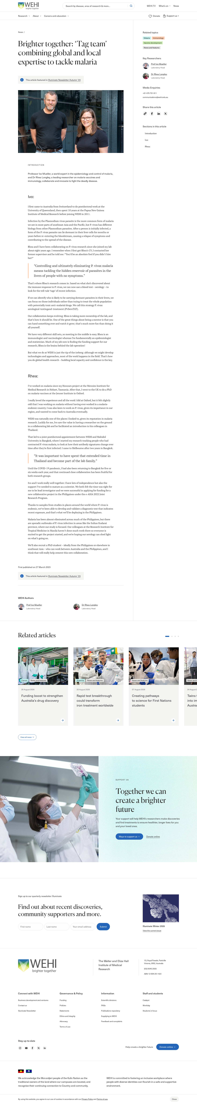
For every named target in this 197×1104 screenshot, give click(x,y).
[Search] (131, 6)
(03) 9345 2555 (150, 968)
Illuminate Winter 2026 (154, 926)
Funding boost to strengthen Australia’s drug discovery (42, 698)
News (20, 32)
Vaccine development (153, 42)
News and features (151, 47)
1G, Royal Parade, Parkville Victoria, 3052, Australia (155, 962)
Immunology (158, 38)
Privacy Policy (87, 1099)
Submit (103, 926)
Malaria (147, 38)
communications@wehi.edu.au (155, 97)
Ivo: (146, 139)
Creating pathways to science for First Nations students (151, 700)
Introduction (151, 133)
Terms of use (102, 1099)
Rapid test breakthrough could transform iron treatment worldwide (95, 700)
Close (174, 1099)
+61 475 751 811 (150, 93)
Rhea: (147, 146)
